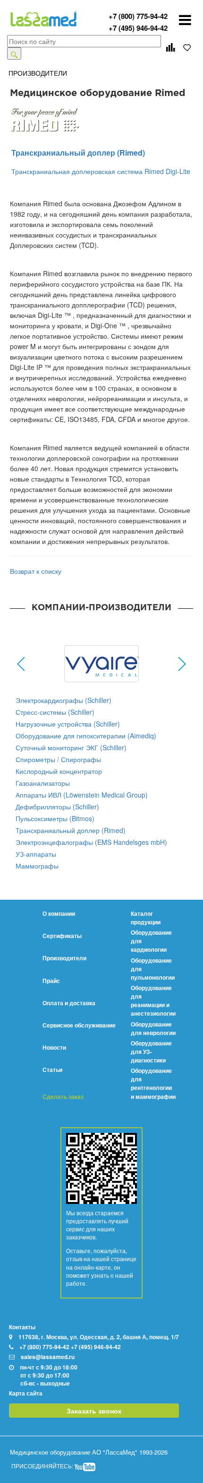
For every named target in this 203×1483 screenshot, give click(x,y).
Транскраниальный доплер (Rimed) (78, 153)
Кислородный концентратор (59, 771)
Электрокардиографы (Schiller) (63, 700)
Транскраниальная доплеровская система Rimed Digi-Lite (100, 171)
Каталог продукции (146, 917)
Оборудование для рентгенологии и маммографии (153, 1083)
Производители (64, 958)
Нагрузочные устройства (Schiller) (68, 723)
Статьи (52, 1069)
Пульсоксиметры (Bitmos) (55, 818)
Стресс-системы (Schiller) (55, 712)
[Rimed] (101, 120)
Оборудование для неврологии (153, 1028)
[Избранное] (187, 47)
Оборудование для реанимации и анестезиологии (153, 1000)
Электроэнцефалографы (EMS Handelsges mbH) (91, 842)
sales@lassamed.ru (48, 1356)
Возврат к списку (35, 571)
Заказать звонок (94, 1410)
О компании (58, 913)
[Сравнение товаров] (170, 47)
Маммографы (37, 865)
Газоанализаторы (43, 783)
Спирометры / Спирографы (58, 759)
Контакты (22, 1327)
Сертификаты (62, 935)
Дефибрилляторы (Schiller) (57, 806)
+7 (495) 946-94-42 (138, 28)
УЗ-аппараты (36, 854)
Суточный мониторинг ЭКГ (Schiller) (71, 747)
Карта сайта (25, 1393)
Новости (54, 1047)
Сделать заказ (63, 1097)
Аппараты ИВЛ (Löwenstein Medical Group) (82, 794)
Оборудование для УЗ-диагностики (151, 1051)
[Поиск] (14, 53)
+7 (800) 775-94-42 (138, 16)
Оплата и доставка (68, 1003)
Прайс (51, 980)
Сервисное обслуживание (79, 1025)
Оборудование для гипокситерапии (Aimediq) (86, 735)
